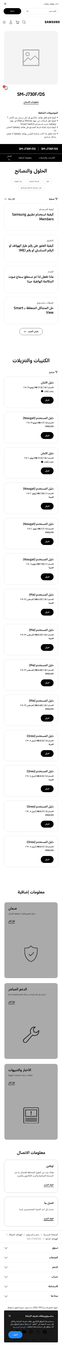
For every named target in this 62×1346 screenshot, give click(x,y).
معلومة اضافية (25, 157)
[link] (6, 88)
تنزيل (47, 400)
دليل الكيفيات (18, 181)
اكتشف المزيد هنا (19, 1327)
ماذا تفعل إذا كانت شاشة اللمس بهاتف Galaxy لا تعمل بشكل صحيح (31, 135)
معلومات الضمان (31, 102)
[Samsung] (53, 22)
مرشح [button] (51, 372)
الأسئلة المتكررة (34, 181)
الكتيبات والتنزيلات (47, 157)
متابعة (12, 11)
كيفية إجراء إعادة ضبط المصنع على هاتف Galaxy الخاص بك (31, 129)
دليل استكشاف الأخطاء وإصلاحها (31, 188)
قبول (15, 1334)
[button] (31, 217)
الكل (47, 181)
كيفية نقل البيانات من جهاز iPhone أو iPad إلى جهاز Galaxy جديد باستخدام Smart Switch (33, 122)
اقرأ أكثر (11, 921)
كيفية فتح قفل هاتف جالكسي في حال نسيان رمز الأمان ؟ (31, 117)
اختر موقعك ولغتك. (50, 4)
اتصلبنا (9, 158)
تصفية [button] (51, 199)
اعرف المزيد (49, 1184)
